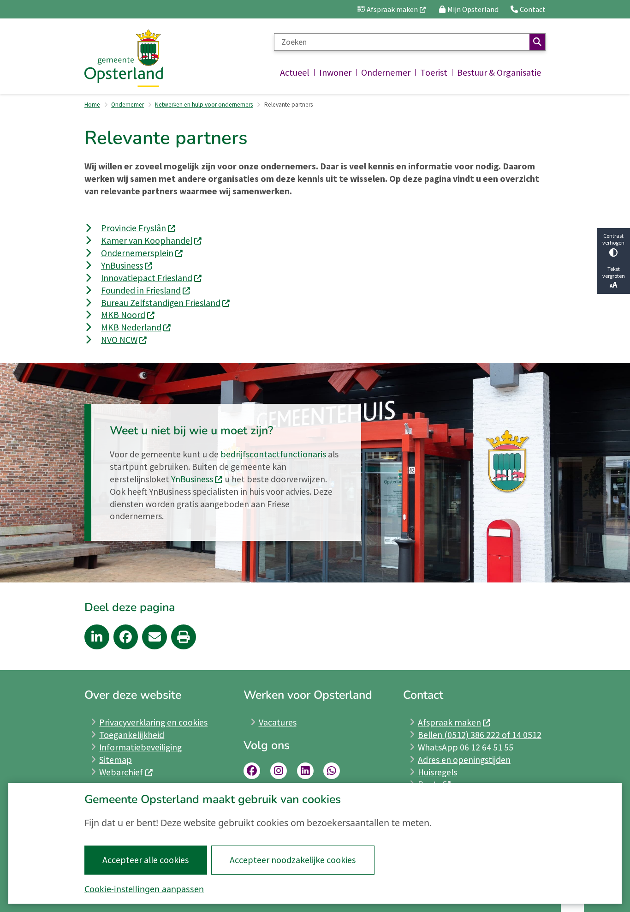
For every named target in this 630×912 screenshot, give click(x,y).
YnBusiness (122, 265)
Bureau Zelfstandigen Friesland (160, 302)
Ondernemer (127, 104)
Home (92, 104)
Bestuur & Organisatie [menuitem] (499, 72)
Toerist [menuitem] (433, 72)
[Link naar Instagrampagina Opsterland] (278, 770)
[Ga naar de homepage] (123, 58)
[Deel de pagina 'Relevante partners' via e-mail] (154, 636)
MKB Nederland (131, 327)
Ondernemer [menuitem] (385, 72)
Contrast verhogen (613, 239)
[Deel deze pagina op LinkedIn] (96, 636)
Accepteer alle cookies (145, 859)
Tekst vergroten (613, 272)
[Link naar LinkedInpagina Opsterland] (305, 770)
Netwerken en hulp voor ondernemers (204, 104)
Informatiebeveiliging (140, 747)
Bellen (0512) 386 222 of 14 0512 (479, 734)
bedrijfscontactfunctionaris (273, 454)
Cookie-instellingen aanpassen (144, 888)
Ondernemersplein (137, 252)
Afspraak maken (449, 722)
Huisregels (437, 772)
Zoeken (537, 42)
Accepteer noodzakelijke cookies (293, 859)
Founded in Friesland (141, 290)
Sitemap (115, 759)
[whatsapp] (331, 770)
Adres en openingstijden (464, 759)
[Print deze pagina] (183, 636)
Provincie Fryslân (133, 228)
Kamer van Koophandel (146, 240)
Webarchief (121, 772)
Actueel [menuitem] (294, 72)
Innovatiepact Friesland (146, 277)
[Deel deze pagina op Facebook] (125, 636)
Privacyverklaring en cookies (153, 722)
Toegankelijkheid (131, 734)
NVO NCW (119, 339)
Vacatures (278, 722)
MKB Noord (123, 314)
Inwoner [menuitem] (335, 72)
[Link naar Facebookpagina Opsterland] (252, 770)
